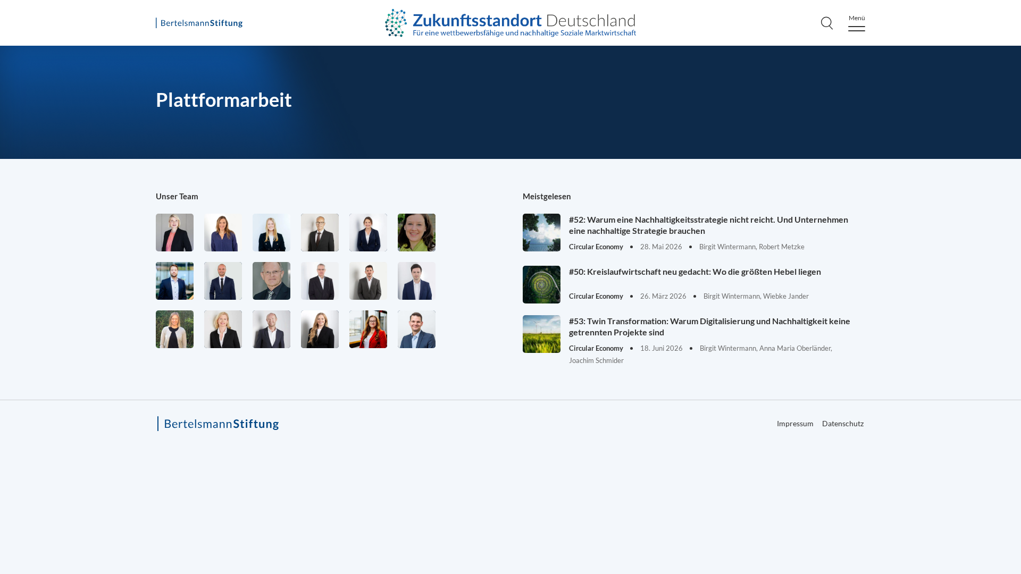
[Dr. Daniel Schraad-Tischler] (271, 329)
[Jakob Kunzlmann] (175, 281)
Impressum (795, 423)
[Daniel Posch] (368, 281)
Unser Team (177, 196)
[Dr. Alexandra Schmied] (223, 329)
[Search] (827, 22)
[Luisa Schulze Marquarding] (320, 329)
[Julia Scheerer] (175, 329)
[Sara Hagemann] (368, 232)
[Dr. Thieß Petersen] (320, 281)
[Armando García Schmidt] (320, 232)
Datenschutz (843, 423)
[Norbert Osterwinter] (271, 281)
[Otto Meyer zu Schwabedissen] (223, 281)
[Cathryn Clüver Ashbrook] (175, 232)
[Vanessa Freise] (271, 232)
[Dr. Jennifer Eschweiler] (223, 232)
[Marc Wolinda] (417, 329)
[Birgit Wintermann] (368, 329)
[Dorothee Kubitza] (417, 232)
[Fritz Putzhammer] (417, 281)
